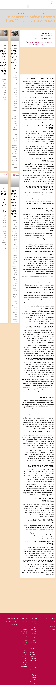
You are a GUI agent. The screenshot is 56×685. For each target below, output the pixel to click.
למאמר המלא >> (15, 168)
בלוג (50, 14)
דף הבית (54, 14)
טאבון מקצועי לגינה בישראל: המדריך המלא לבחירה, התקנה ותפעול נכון (24, 658)
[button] (28, 6)
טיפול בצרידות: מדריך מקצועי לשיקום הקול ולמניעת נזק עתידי (13, 56)
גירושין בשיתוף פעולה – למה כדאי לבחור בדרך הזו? (3, 199)
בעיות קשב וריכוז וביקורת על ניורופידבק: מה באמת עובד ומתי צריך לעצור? (33, 654)
